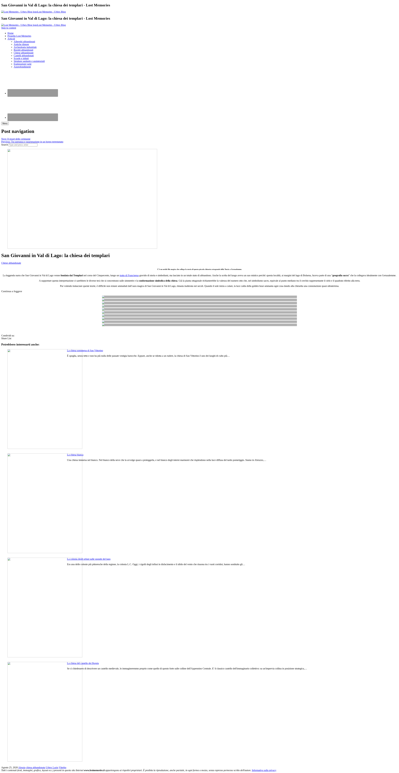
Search (4, 144)
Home (10, 33)
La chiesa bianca (75, 454)
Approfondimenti (22, 66)
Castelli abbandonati (24, 55)
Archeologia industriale (25, 47)
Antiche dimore (21, 44)
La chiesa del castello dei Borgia (83, 663)
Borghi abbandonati (23, 50)
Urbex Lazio (52, 767)
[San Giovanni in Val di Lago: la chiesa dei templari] (82, 247)
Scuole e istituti (21, 58)
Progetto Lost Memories (19, 36)
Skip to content (8, 27)
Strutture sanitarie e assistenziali (29, 61)
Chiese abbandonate (24, 52)
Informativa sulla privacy (264, 770)
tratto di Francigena (129, 275)
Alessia (21, 767)
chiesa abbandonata (35, 767)
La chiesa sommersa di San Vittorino (85, 350)
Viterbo (62, 767)
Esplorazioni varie (22, 64)
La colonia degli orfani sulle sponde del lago (89, 559)
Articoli (11, 38)
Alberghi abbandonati (24, 41)
